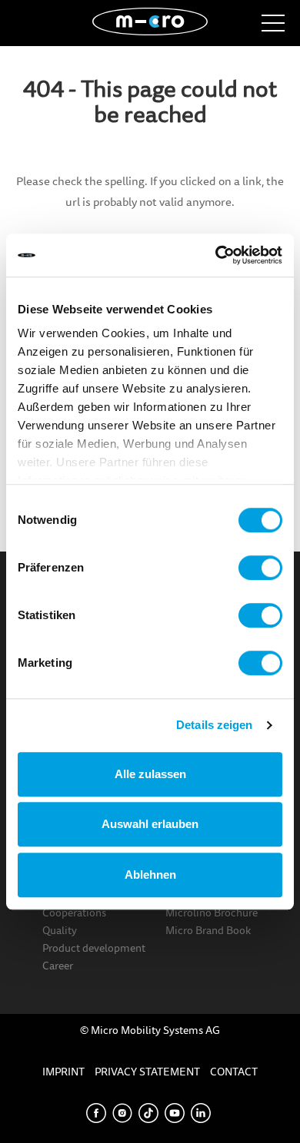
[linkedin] (201, 1112)
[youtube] (175, 1112)
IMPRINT (63, 1072)
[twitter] (148, 1112)
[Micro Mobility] (150, 20)
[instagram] (122, 1112)
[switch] (260, 567)
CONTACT (234, 1072)
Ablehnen (150, 874)
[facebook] (96, 1112)
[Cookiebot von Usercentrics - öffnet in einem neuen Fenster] (215, 255)
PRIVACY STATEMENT (147, 1072)
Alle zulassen (150, 773)
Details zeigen (214, 724)
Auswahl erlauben (150, 823)
